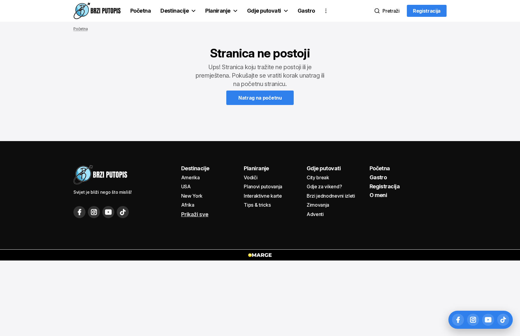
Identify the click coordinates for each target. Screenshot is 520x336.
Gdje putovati (264, 11)
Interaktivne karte (263, 196)
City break (318, 177)
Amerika (190, 177)
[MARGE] (260, 255)
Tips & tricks (257, 205)
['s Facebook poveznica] (79, 212)
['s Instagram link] (94, 212)
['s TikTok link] (123, 212)
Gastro (306, 11)
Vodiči (250, 177)
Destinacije (174, 11)
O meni (378, 195)
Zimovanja (318, 205)
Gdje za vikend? (324, 186)
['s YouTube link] (108, 212)
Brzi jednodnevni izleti (331, 196)
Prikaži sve (195, 214)
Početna (140, 11)
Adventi (315, 214)
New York (192, 196)
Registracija (385, 186)
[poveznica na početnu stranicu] (97, 11)
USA (186, 186)
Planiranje (218, 11)
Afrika (187, 205)
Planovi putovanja (263, 186)
